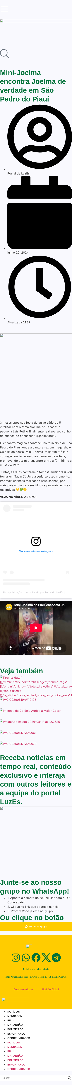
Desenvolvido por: (24, 989)
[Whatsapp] (25, 957)
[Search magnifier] (69, 1078)
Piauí (10, 1020)
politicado (15, 1029)
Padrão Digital (50, 989)
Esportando (16, 1033)
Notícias (13, 1011)
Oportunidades (18, 1038)
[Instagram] (15, 957)
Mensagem (15, 1016)
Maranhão (15, 1024)
